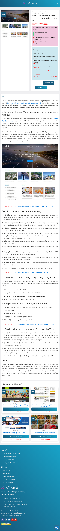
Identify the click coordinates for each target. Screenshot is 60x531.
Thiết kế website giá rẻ (10, 476)
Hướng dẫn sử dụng (9, 460)
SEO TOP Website (9, 479)
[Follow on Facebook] (2, 519)
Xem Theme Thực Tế (15, 409)
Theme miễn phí (8, 482)
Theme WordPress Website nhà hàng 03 (44, 432)
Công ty (43, 13)
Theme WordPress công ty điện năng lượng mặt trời (24, 103)
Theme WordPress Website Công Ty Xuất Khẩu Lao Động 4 (44, 405)
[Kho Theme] (30, 3)
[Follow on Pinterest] (12, 519)
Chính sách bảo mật (9, 456)
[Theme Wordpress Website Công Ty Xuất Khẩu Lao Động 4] (44, 394)
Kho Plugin (6, 473)
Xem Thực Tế (41, 87)
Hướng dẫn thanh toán (10, 463)
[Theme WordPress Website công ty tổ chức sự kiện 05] (15, 394)
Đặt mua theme (48, 82)
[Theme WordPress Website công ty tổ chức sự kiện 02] (15, 422)
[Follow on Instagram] (5, 519)
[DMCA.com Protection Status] (6, 523)
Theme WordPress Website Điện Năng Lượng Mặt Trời (34, 324)
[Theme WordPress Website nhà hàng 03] (44, 422)
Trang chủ (35, 12)
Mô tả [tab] (3, 96)
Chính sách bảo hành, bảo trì (12, 453)
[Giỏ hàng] (57, 3)
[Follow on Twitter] (9, 519)
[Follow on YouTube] (15, 519)
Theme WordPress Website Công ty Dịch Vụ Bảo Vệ (33, 206)
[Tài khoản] (54, 3)
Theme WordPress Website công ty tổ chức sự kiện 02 (15, 433)
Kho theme (6, 470)
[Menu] (2, 3)
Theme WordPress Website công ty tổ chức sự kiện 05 (15, 405)
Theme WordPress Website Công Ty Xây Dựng (31, 272)
